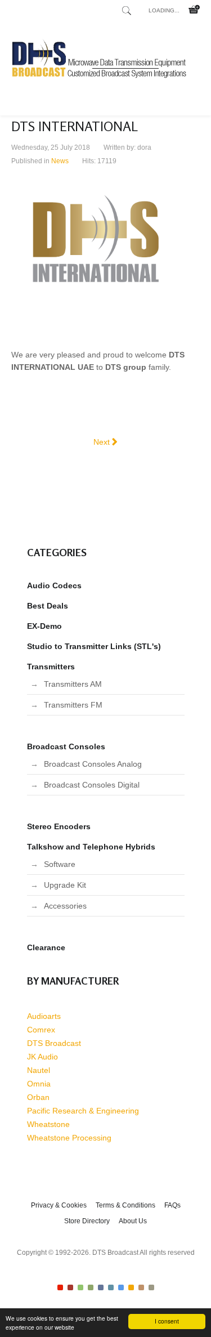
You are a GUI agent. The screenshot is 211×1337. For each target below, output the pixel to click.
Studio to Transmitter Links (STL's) (94, 646)
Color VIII (131, 1287)
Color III (80, 1287)
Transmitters (51, 666)
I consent (167, 1321)
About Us (133, 1221)
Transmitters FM (73, 704)
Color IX (141, 1287)
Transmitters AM (73, 683)
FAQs (172, 1205)
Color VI (111, 1287)
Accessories (65, 905)
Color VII (121, 1287)
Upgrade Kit (65, 884)
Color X (151, 1287)
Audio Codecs (54, 585)
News (60, 161)
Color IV (90, 1287)
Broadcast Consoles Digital (92, 784)
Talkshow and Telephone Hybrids (91, 846)
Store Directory (87, 1221)
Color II (70, 1287)
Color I (60, 1287)
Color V (101, 1287)
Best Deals (47, 605)
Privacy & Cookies (59, 1205)
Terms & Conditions (125, 1205)
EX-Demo (44, 626)
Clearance (46, 947)
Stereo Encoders (59, 826)
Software (59, 864)
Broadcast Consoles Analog (93, 763)
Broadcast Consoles (66, 746)
